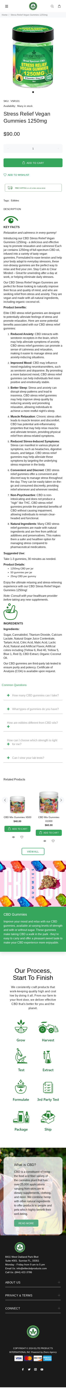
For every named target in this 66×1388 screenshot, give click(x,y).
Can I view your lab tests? (28, 757)
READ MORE (26, 1223)
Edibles (15, 200)
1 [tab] (33, 92)
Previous (5, 800)
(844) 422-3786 (23, 1272)
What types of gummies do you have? (35, 709)
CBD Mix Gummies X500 (17, 817)
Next (61, 800)
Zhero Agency (50, 1352)
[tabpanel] (33, 56)
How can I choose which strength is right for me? (32, 742)
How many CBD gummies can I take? (35, 695)
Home (5, 15)
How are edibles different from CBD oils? (32, 722)
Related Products (14, 779)
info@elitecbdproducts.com (32, 1268)
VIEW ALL (33, 851)
